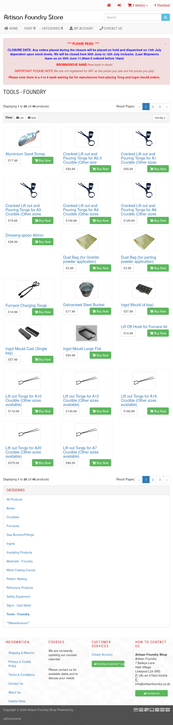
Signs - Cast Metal (19, 605)
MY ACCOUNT (83, 28)
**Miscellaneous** (18, 623)
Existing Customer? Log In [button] (110, 664)
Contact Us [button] (152, 693)
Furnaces (13, 526)
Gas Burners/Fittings (20, 535)
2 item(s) (139, 5)
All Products (14, 499)
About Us (14, 692)
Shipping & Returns (21, 653)
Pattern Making (17, 579)
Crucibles (13, 517)
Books (11, 508)
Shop (28, 28)
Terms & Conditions (21, 674)
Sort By (159, 117)
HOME (13, 28)
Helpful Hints (16, 701)
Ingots (11, 543)
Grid (33, 117)
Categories (51, 28)
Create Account (102, 654)
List (21, 117)
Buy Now (44, 160)
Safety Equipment (18, 596)
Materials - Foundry (20, 561)
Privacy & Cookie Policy (19, 663)
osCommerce (12, 718)
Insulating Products (19, 552)
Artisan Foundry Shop (42, 710)
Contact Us (112, 28)
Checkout (163, 5)
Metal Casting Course (21, 570)
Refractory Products (20, 587)
